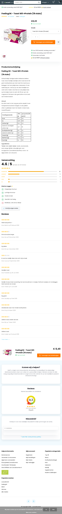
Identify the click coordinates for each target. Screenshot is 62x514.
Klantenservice (6, 455)
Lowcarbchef (5, 482)
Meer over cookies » (31, 512)
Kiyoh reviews (47, 7)
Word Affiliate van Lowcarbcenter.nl (12, 467)
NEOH (3, 487)
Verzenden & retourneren (9, 457)
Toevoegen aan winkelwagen (44, 42)
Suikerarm (48, 465)
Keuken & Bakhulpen (51, 472)
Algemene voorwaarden (8, 460)
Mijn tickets (29, 460)
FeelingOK (22, 16)
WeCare (4, 489)
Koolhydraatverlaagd (51, 460)
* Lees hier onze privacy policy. (31, 437)
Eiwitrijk (47, 467)
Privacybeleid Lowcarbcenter (10, 462)
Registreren (29, 455)
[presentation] (2, 37)
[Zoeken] (39, 2)
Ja (46, 509)
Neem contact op (31, 380)
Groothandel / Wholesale (9, 465)
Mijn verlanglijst (30, 462)
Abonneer (31, 433)
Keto (46, 462)
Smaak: (33, 28)
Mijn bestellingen (30, 457)
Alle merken (5, 492)
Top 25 (47, 455)
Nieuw (46, 457)
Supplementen (49, 470)
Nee (53, 509)
